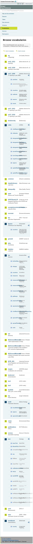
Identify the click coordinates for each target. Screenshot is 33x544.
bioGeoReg (16, 261)
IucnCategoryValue (16, 155)
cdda (9, 125)
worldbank (11, 520)
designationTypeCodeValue (16, 147)
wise (9, 514)
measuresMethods (16, 285)
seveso (10, 433)
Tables (3, 19)
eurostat (10, 213)
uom (9, 508)
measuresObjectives (16, 291)
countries (15, 90)
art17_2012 (11, 108)
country (15, 526)
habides (10, 249)
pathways (15, 296)
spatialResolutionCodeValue (16, 173)
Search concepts (21, 51)
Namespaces (5, 34)
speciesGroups (16, 416)
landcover (11, 375)
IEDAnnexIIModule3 (13, 346)
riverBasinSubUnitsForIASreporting (16, 311)
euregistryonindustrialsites (13, 207)
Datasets (4, 16)
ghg (9, 243)
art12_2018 (11, 67)
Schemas (4, 25)
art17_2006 (11, 73)
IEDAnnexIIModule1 (13, 340)
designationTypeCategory (16, 142)
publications (12, 427)
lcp (9, 396)
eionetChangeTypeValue (16, 151)
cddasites (15, 133)
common (11, 179)
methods (15, 94)
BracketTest (16, 446)
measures (15, 275)
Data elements (5, 22)
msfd (9, 402)
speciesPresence (16, 317)
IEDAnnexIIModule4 (13, 353)
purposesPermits (16, 300)
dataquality (11, 189)
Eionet (8, 10)
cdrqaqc (15, 266)
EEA (9, 1)
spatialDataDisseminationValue (16, 168)
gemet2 (10, 239)
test (9, 439)
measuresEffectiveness (16, 280)
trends (14, 103)
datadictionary (12, 183)
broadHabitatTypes (16, 407)
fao (9, 217)
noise (10, 421)
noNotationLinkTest (16, 468)
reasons (15, 99)
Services (4, 31)
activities (15, 79)
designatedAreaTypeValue (16, 138)
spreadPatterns (16, 323)
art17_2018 (11, 114)
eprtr (9, 193)
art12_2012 (11, 61)
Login (20, 3)
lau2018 (10, 390)
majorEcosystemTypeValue (16, 158)
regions (15, 162)
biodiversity (12, 120)
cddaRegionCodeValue (16, 129)
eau (14, 454)
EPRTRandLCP (13, 199)
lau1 (9, 381)
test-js (14, 471)
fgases (10, 223)
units (14, 327)
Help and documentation (8, 13)
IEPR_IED (11, 361)
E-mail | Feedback (6, 538)
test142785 (15, 476)
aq (9, 55)
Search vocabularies (10, 51)
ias (9, 255)
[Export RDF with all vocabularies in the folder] (28, 76)
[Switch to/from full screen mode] (23, 4)
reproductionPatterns (16, 306)
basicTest (15, 443)
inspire (10, 369)
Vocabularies (5, 28)
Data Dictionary (14, 10)
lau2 (9, 385)
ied (9, 334)
